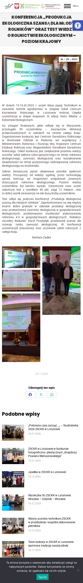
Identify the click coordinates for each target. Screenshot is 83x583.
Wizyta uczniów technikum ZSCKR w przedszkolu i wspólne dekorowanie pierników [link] (51, 522)
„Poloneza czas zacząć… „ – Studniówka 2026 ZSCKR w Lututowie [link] (53, 427)
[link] (78, 25)
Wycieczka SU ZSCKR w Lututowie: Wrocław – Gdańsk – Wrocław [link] (49, 497)
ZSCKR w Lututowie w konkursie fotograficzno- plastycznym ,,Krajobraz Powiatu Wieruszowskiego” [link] (52, 452)
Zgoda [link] (42, 577)
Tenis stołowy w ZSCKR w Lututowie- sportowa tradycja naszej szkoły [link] (51, 543)
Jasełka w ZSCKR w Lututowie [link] (47, 472)
